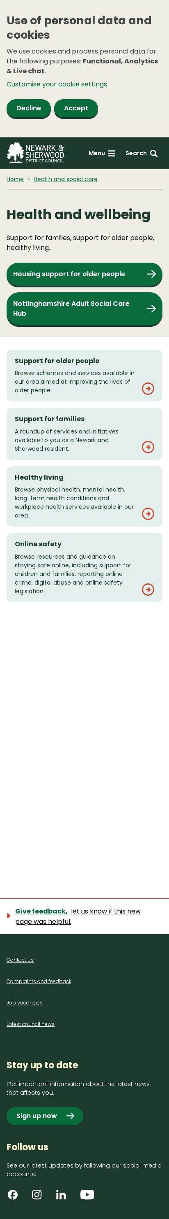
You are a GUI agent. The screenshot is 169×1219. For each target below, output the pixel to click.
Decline (28, 108)
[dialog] (84, 69)
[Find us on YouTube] (88, 1198)
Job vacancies (25, 1002)
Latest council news (31, 1024)
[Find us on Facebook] (16, 1198)
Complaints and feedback (39, 981)
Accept (76, 108)
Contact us (20, 959)
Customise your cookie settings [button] (57, 84)
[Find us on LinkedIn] (64, 1198)
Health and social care (66, 179)
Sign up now (36, 1116)
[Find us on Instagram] (40, 1198)
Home (15, 179)
